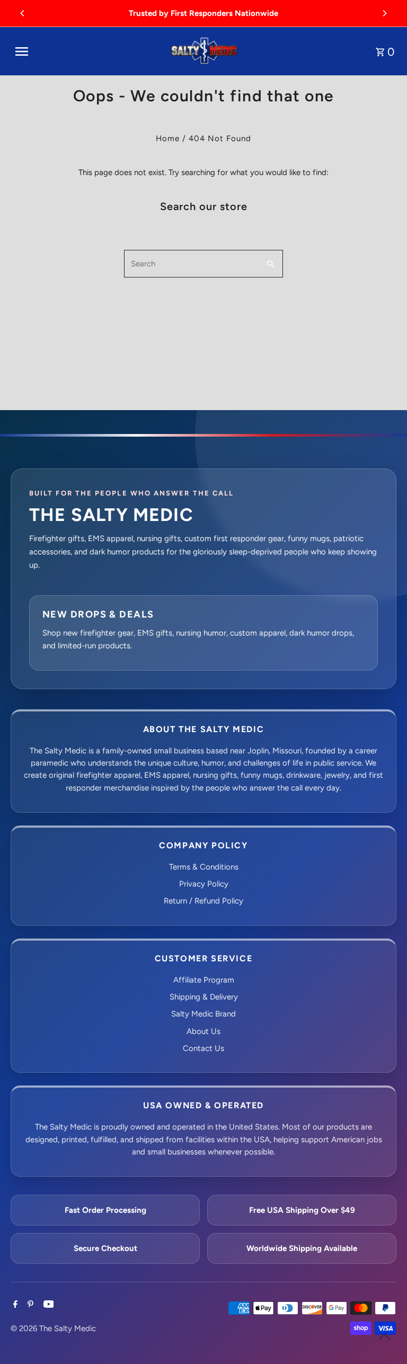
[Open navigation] (87, 51)
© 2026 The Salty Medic (53, 1328)
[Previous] (23, 13)
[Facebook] (14, 1305)
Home (168, 138)
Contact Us (203, 1048)
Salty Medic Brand (203, 1014)
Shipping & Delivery (204, 997)
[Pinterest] (29, 1305)
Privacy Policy (203, 884)
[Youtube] (47, 1305)
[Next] (384, 13)
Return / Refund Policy (203, 901)
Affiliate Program (203, 980)
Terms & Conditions (203, 867)
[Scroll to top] (384, 1336)
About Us (203, 1031)
